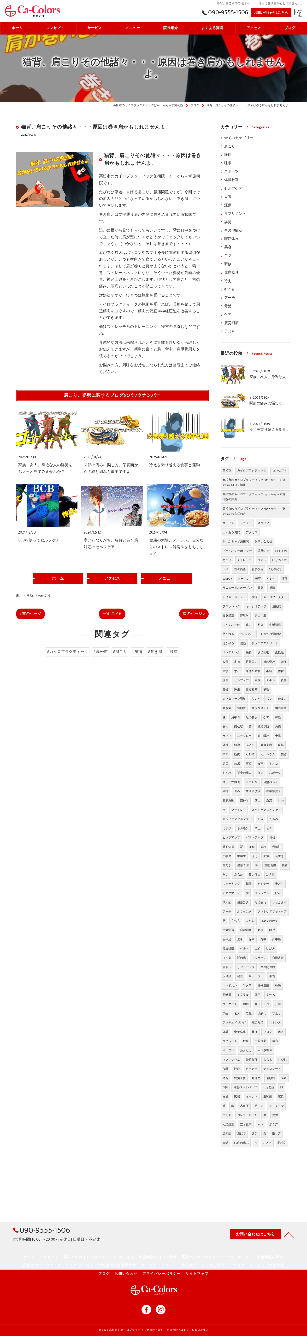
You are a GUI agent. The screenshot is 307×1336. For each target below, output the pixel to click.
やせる (270, 994)
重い (225, 874)
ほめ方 (250, 920)
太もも (267, 1059)
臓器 (237, 1096)
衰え (237, 1013)
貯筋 (237, 1068)
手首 (272, 976)
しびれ (282, 1059)
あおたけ (246, 1050)
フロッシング (231, 606)
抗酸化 (262, 1013)
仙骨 (269, 828)
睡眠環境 (281, 708)
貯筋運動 (228, 800)
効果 (237, 763)
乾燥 (278, 985)
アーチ (229, 298)
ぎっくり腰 (276, 1106)
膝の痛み (254, 874)
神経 (278, 717)
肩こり (20, 595)
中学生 (241, 856)
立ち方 (235, 920)
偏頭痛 (270, 1078)
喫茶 (284, 578)
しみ (260, 819)
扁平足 (227, 939)
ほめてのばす (269, 920)
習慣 (225, 671)
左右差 (238, 874)
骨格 (272, 837)
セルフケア (233, 189)
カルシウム (267, 754)
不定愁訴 (268, 1087)
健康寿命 (266, 745)
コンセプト (279, 470)
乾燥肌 (227, 994)
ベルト (244, 948)
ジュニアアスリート (265, 643)
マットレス (238, 809)
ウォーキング (231, 883)
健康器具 (231, 272)
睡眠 (227, 163)
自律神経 (246, 930)
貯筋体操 (231, 239)
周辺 (246, 1004)
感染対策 (258, 1022)
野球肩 (256, 1078)
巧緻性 (276, 846)
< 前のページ (30, 613)
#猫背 (137, 652)
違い (249, 624)
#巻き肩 (155, 652)
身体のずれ (253, 671)
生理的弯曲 (267, 967)
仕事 (246, 1041)
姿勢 (30, 595)
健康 (237, 745)
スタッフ (263, 523)
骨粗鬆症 (252, 1059)
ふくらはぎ (244, 911)
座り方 (276, 1133)
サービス (228, 523)
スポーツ (231, 171)
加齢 (225, 1068)
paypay (227, 578)
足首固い (252, 661)
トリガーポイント (234, 597)
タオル (262, 560)
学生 (225, 1013)
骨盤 (227, 306)
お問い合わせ (263, 541)
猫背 (284, 754)
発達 (240, 976)
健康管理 (243, 865)
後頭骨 (241, 708)
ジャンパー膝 (231, 624)
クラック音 (262, 893)
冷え (227, 281)
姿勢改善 (257, 569)
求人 (281, 1031)
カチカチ (252, 1068)
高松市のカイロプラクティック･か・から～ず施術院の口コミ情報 (254, 482)
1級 (257, 865)
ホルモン (243, 828)
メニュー (246, 523)
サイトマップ (197, 1273)
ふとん (250, 745)
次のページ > (194, 613)
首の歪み (269, 661)
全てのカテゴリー (239, 138)
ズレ (269, 698)
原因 (225, 763)
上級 (257, 948)
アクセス (252, 532)
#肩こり (120, 652)
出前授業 (260, 1041)
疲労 (254, 1133)
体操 (225, 745)
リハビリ (252, 782)
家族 (257, 680)
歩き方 (273, 1124)
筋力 (257, 800)
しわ (281, 800)
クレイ (271, 578)
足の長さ (252, 717)
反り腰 (227, 976)
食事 (260, 763)
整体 (260, 624)
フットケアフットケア (272, 911)
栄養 (227, 197)
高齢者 (244, 800)
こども (267, 1142)
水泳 (260, 1124)
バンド (227, 1115)
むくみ (229, 289)
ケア (227, 315)
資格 (284, 680)
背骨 (225, 689)
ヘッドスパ (230, 985)
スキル (270, 680)
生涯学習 (228, 930)
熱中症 (258, 1106)
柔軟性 (279, 652)
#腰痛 (172, 652)
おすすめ (281, 550)
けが (278, 893)
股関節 (267, 1096)
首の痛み (240, 569)
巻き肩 (247, 985)
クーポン (243, 578)
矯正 (257, 828)
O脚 (225, 1087)
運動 (227, 205)
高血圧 (244, 1106)
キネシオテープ (256, 606)
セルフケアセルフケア (237, 819)
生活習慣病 (253, 791)
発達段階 (228, 948)
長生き (279, 856)
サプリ (227, 735)
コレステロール (247, 1115)
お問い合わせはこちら (271, 12)
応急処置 (228, 1124)
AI (256, 1142)
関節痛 (241, 957)
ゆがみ (270, 948)
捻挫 (275, 1115)
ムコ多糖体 (265, 1050)
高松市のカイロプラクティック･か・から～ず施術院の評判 (254, 497)
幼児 (272, 930)
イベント (252, 1096)
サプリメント (235, 214)
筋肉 (237, 754)
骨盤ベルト (270, 782)
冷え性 (270, 874)
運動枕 (276, 606)
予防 (227, 256)
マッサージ (259, 957)
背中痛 (276, 939)
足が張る (228, 643)
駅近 (281, 1096)
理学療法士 (273, 791)
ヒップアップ (231, 837)
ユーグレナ (244, 735)
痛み (263, 846)
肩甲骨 (235, 717)
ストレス (275, 1022)
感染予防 (263, 726)
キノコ (273, 763)
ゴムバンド (247, 634)
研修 (227, 264)
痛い (260, 772)
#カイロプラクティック (67, 652)
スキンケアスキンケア (266, 809)
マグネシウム (231, 1059)
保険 (251, 939)
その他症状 (42, 595)
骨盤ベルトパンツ (245, 1087)
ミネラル (243, 994)
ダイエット (230, 1004)
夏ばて (241, 1133)
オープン (228, 1050)
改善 (225, 661)
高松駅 (238, 726)
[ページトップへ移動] (289, 1234)
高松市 (227, 470)
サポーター (256, 976)
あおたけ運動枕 (270, 634)
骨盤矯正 (228, 615)
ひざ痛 (227, 957)
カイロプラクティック (251, 470)
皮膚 (225, 1096)
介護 (278, 1004)
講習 (225, 680)
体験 (281, 671)
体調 (225, 1031)
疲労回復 (231, 323)
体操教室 (231, 180)
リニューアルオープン (237, 587)
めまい (282, 698)
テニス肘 (260, 615)
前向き (227, 865)
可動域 (250, 754)
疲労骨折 (240, 1078)
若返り (276, 1013)
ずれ (237, 671)
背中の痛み (244, 772)
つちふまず (279, 902)
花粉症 (281, 1142)
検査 (285, 865)
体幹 (225, 1078)
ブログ (267, 1031)
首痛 (254, 1031)
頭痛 (284, 661)
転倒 (249, 883)
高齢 (284, 1078)
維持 (225, 791)
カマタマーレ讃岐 (234, 698)
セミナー (263, 883)
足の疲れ (260, 902)
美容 (227, 247)
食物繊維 (240, 1031)
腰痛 (227, 155)
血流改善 (278, 957)
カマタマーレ (231, 893)
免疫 (278, 726)
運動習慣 (270, 865)
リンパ (256, 698)
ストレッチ (244, 560)
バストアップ (254, 837)
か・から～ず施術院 (236, 541)
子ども (229, 331)
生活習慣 (275, 624)
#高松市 (100, 652)
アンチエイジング (234, 1022)
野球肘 (244, 615)
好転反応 (263, 985)
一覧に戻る (112, 613)
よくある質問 (231, 532)
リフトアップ (246, 967)
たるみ (273, 819)
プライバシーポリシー (237, 550)
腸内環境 (263, 735)
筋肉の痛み (241, 1142)
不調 (269, 671)
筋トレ (227, 967)
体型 (257, 994)
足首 (237, 661)
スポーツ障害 (231, 782)
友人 (225, 726)
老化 (249, 1013)
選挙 (240, 939)
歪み (237, 791)
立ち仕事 (246, 1124)
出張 (225, 569)
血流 (269, 800)
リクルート (230, 1041)
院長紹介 (263, 550)
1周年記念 (275, 569)
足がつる (228, 634)
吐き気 (227, 708)
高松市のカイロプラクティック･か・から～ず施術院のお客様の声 (254, 511)
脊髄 (272, 587)
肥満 (266, 856)
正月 (266, 1004)
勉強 (260, 930)
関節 (225, 754)
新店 (275, 1041)
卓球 (225, 1142)
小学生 (227, 856)
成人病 (227, 902)
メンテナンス (231, 652)
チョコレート (272, 1068)
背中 (263, 939)
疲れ (251, 846)
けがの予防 (279, 560)
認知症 (227, 1133)
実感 (249, 763)
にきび (227, 828)
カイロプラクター (275, 597)
